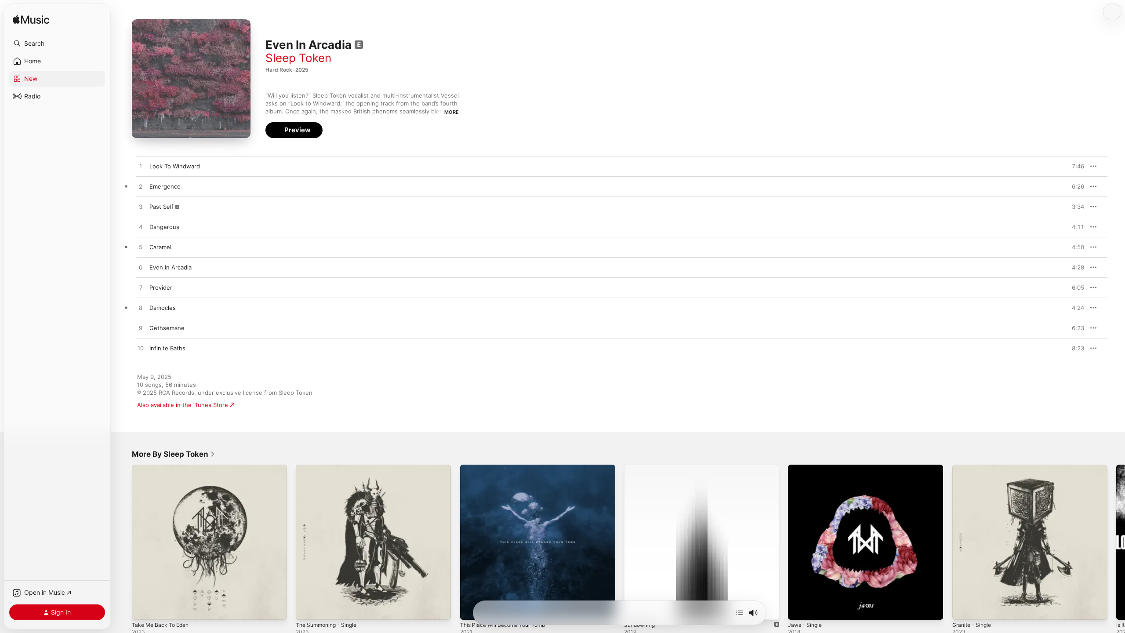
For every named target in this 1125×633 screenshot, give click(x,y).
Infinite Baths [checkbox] (167, 348)
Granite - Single (973, 468)
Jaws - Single (806, 468)
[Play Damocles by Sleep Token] (140, 308)
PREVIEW (1074, 166)
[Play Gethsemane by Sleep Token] (140, 328)
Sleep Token (298, 58)
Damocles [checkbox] (162, 307)
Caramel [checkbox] (160, 247)
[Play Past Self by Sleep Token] (140, 207)
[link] (173, 454)
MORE (451, 112)
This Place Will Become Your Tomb (507, 468)
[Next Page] (1116, 542)
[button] (57, 43)
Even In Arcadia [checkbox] (170, 267)
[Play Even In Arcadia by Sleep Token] (140, 268)
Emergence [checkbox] (165, 186)
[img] (31, 20)
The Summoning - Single (329, 468)
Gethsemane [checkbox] (167, 327)
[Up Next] (739, 613)
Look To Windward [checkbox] (174, 166)
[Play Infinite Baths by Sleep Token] (140, 349)
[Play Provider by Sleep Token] (140, 288)
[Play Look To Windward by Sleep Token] (140, 167)
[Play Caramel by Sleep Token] (140, 247)
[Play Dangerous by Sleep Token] (140, 227)
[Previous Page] (123, 542)
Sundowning (641, 468)
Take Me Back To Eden (163, 468)
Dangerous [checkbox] (164, 226)
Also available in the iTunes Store (182, 404)
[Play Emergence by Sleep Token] (140, 187)
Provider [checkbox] (160, 287)
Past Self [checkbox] (161, 206)
